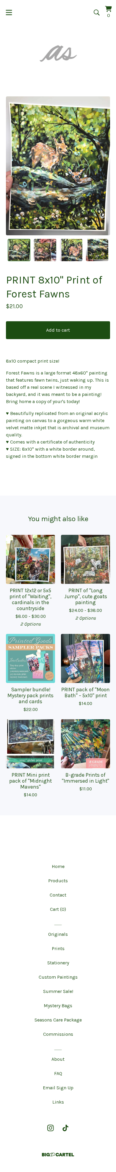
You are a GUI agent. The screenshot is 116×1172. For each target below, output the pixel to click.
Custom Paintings (58, 977)
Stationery (58, 963)
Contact (58, 895)
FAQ (58, 1073)
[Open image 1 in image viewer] (58, 165)
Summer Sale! (58, 991)
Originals (58, 934)
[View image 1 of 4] (19, 250)
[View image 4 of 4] (97, 250)
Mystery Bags (58, 1005)
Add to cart (58, 330)
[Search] (96, 12)
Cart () (58, 909)
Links (58, 1102)
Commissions (58, 1034)
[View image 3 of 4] (71, 250)
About (58, 1059)
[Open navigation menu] (9, 12)
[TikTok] (65, 1128)
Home (58, 866)
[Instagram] (50, 1128)
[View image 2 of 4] (45, 250)
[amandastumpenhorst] (58, 53)
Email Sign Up (58, 1087)
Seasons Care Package (58, 1020)
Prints (58, 948)
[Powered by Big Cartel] (58, 1154)
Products (58, 880)
